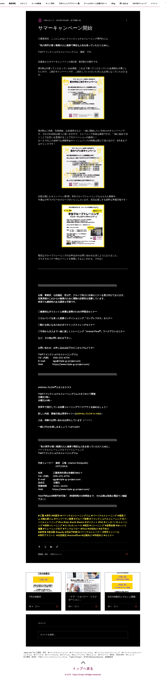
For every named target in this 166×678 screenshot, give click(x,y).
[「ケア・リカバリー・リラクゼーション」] (83, 582)
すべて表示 (136, 568)
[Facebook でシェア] (39, 547)
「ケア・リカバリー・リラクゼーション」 (82, 598)
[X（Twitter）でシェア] (45, 547)
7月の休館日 (35, 596)
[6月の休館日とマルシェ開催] (122, 582)
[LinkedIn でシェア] (51, 547)
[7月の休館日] (43, 582)
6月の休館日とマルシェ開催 (121, 596)
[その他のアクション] (126, 20)
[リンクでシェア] (57, 547)
